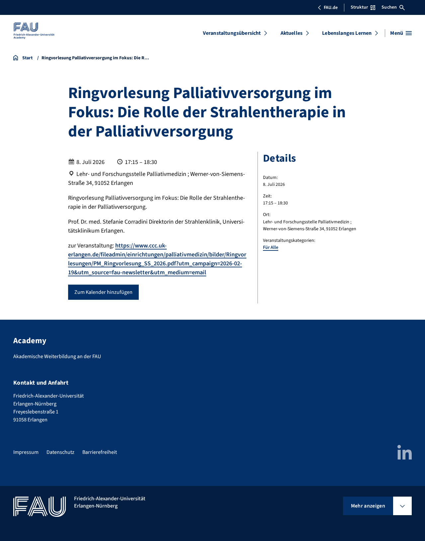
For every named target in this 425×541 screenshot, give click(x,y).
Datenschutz (60, 452)
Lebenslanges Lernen (347, 33)
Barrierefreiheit (99, 452)
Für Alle (270, 247)
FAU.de (331, 7)
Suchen (389, 7)
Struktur (359, 7)
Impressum (26, 452)
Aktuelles (291, 33)
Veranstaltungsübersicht (232, 33)
